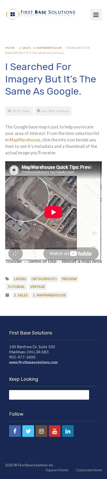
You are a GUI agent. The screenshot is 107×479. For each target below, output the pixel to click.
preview (69, 279)
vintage (37, 287)
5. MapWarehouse (47, 48)
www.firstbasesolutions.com (33, 362)
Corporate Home (89, 470)
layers (20, 279)
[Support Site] (40, 13)
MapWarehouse (24, 139)
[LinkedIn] (68, 431)
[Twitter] (28, 431)
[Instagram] (41, 431)
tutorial (16, 287)
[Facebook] (15, 431)
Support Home (57, 470)
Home (10, 48)
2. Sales (25, 48)
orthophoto (44, 279)
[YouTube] (55, 431)
